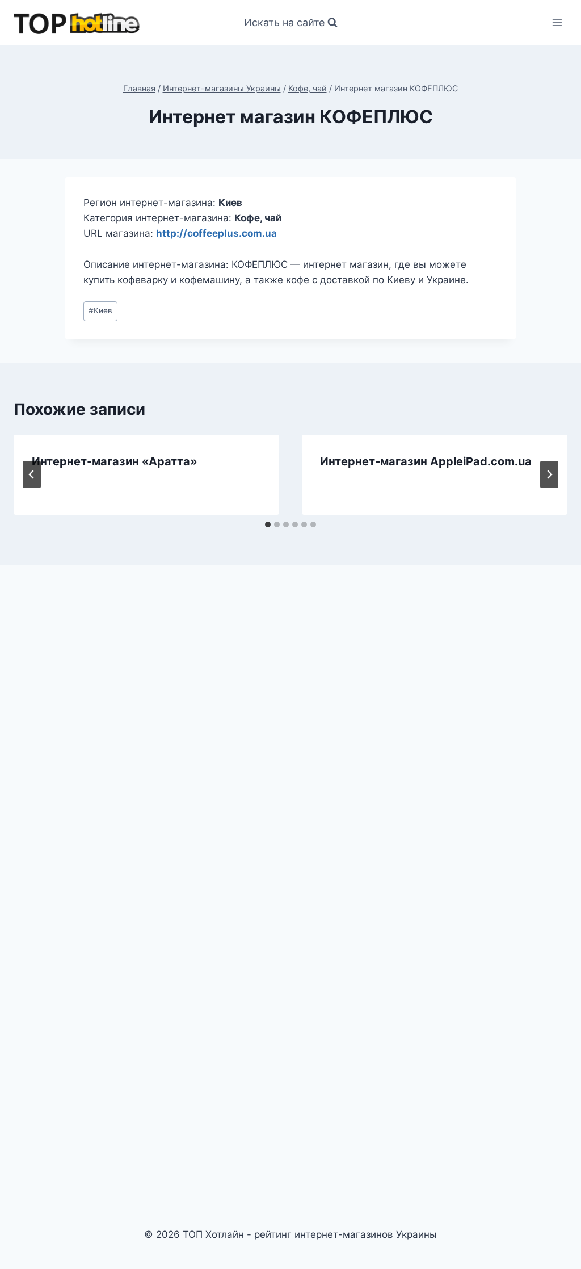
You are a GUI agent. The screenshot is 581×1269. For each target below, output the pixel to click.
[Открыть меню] (556, 22)
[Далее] (549, 474)
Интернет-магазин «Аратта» (114, 461)
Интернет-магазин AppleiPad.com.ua (426, 461)
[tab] (268, 524)
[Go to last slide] (32, 474)
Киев (100, 310)
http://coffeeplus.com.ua (216, 233)
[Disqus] (290, 731)
